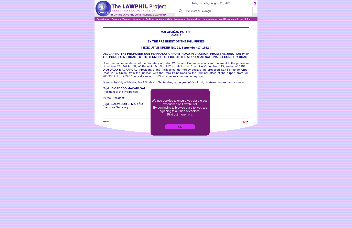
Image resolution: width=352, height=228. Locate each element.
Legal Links (243, 19)
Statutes (116, 19)
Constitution (103, 19)
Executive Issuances (133, 19)
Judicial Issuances (156, 19)
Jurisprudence (194, 19)
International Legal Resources (220, 19)
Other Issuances (176, 19)
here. (189, 114)
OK (180, 126)
